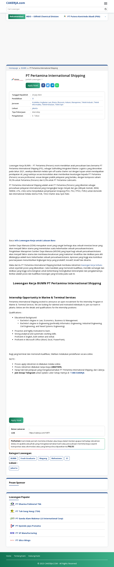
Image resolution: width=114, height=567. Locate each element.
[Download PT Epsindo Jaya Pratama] (12, 525)
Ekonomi (61, 102)
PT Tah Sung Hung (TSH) (28, 511)
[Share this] (43, 85)
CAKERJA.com (15, 3)
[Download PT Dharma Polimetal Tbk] (12, 503)
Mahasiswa (56, 458)
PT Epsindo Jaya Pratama (28, 526)
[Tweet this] (48, 85)
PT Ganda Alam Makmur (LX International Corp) (39, 518)
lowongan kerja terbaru (91, 265)
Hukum (68, 102)
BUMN (13, 458)
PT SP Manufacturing (26, 533)
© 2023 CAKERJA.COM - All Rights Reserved (57, 563)
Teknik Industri (87, 102)
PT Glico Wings (23, 540)
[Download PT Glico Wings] (12, 540)
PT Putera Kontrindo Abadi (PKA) (74, 16)
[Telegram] (52, 85)
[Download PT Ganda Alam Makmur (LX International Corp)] (12, 518)
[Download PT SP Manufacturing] (12, 532)
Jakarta (35, 108)
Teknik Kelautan (48, 104)
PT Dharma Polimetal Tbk (28, 504)
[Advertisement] (57, 42)
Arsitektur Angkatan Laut (41, 102)
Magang (43, 458)
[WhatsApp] (57, 85)
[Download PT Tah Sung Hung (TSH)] (12, 511)
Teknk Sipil (59, 104)
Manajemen (76, 102)
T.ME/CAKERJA (77, 372)
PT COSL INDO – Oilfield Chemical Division (29, 16)
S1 (33, 98)
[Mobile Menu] (106, 3)
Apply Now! (33, 85)
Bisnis (54, 102)
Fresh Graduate (28, 458)
